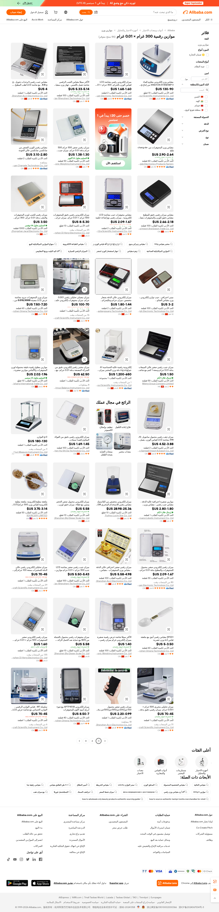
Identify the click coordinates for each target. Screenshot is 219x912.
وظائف (209, 840)
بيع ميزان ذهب (39, 792)
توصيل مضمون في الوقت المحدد (155, 833)
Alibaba (171, 30)
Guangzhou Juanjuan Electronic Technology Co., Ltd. (113, 95)
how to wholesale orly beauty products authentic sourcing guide (111, 799)
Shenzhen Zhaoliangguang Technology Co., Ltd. (113, 311)
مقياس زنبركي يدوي (137, 244)
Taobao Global (123, 897)
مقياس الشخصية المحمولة (174, 785)
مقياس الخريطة (102, 785)
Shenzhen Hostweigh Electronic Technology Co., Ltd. (155, 311)
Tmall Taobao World (93, 897)
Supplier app (116, 883)
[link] (215, 881)
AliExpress (64, 897)
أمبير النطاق (82, 785)
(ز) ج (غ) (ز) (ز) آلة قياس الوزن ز (106, 244)
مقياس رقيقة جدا (33, 785)
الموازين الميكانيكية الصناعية (158, 251)
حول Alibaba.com (204, 815)
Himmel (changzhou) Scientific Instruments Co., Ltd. (155, 95)
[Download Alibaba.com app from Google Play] (17, 883)
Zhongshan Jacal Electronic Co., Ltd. (29, 231)
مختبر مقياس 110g (161, 244)
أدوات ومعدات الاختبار (153, 30)
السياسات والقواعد (161, 852)
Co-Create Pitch (204, 827)
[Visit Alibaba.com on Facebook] (40, 859)
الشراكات (38, 846)
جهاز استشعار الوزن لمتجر (107, 251)
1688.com (76, 897)
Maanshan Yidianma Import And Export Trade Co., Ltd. (155, 228)
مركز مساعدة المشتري (74, 821)
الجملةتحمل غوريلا (61, 792)
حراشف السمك (84, 792)
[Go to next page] (79, 741)
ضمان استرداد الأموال (160, 827)
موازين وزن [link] (106, 30)
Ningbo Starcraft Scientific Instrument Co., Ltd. (71, 318)
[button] (96, 12)
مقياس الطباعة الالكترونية (73, 244)
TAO (134, 897)
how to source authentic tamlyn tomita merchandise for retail (177, 799)
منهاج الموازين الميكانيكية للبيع (41, 244)
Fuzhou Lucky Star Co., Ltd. (118, 515)
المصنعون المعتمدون (118, 821)
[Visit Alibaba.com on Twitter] (28, 859)
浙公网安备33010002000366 (162, 907)
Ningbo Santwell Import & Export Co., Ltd (155, 450)
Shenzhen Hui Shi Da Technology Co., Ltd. (71, 450)
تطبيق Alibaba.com (63, 883)
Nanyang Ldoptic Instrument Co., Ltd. (155, 518)
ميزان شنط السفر (106, 792)
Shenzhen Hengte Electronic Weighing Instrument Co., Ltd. (71, 164)
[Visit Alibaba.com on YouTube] (15, 859)
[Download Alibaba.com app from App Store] (41, 883)
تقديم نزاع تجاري (77, 833)
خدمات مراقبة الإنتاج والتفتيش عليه (154, 846)
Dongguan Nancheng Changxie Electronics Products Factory (155, 164)
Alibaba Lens (200, 883)
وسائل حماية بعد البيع (160, 840)
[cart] (55, 12)
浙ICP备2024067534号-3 (191, 907)
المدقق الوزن (149, 785)
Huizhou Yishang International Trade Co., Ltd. (29, 383)
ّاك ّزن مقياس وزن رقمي (174, 792)
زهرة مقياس (132, 251)
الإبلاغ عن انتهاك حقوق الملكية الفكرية (67, 846)
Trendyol (143, 897)
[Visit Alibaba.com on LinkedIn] (34, 859)
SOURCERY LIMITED (37, 515)
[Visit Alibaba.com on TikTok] (8, 859)
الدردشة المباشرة (77, 827)
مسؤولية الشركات (204, 833)
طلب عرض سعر (120, 827)
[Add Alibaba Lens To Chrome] (167, 883)
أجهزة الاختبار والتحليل (127, 30)
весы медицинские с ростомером (139, 792)
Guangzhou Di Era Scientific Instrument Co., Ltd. (113, 231)
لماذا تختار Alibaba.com (202, 821)
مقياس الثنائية (199, 785)
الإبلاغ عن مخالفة (77, 852)
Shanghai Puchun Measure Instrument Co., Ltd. (29, 452)
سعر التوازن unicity (126, 785)
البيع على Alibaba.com (32, 821)
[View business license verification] (138, 907)
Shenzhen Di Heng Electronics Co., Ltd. (71, 232)
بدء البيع (38, 827)
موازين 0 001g (199, 792)
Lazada (109, 897)
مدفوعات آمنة (163, 821)
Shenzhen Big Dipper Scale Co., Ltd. (71, 518)
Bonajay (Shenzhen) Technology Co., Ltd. (71, 98)
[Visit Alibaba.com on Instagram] (21, 859)
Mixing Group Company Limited (157, 383)
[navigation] (195, 386)
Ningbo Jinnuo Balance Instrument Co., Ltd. (71, 387)
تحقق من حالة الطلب (32, 833)
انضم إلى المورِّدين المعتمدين (29, 840)
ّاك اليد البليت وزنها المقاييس (47, 251)
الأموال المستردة (77, 840)
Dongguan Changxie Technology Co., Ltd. (29, 165)
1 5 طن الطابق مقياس (59, 785)
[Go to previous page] (105, 741)
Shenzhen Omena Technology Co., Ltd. (29, 311)
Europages (156, 897)
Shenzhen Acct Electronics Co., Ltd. (29, 95)
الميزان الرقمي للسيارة (77, 251)
